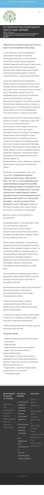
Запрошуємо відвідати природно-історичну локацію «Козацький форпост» (22, 410)
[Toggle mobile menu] (40, 12)
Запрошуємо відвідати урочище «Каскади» (22, 429)
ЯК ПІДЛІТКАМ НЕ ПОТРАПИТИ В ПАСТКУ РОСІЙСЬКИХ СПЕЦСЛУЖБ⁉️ (22, 448)
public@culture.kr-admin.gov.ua (27, 1)
